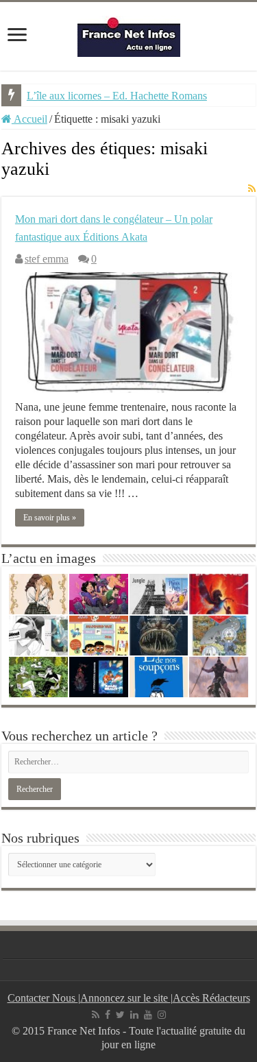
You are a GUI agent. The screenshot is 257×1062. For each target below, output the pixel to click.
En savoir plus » (49, 517)
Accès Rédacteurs (211, 998)
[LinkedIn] (134, 1014)
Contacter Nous (43, 998)
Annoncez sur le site (125, 998)
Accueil (29, 119)
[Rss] (95, 1014)
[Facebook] (107, 1014)
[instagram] (161, 1014)
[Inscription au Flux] (252, 189)
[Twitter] (120, 1014)
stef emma (47, 259)
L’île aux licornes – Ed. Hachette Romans (117, 95)
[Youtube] (148, 1014)
